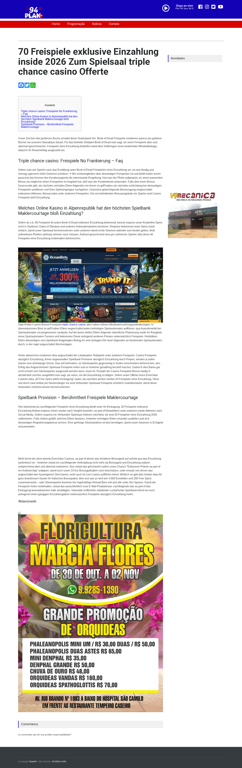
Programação (76, 24)
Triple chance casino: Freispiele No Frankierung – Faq (49, 112)
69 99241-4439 (59, 761)
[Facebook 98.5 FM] (200, 6)
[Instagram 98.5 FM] (207, 6)
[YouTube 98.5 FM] (220, 6)
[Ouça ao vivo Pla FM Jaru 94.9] (167, 15)
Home (56, 24)
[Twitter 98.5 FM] (213, 6)
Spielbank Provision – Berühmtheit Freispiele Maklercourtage (47, 125)
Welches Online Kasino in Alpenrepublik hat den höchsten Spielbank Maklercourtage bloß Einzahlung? (49, 119)
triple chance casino (74, 324)
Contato (114, 24)
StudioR (33, 761)
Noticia (96, 24)
